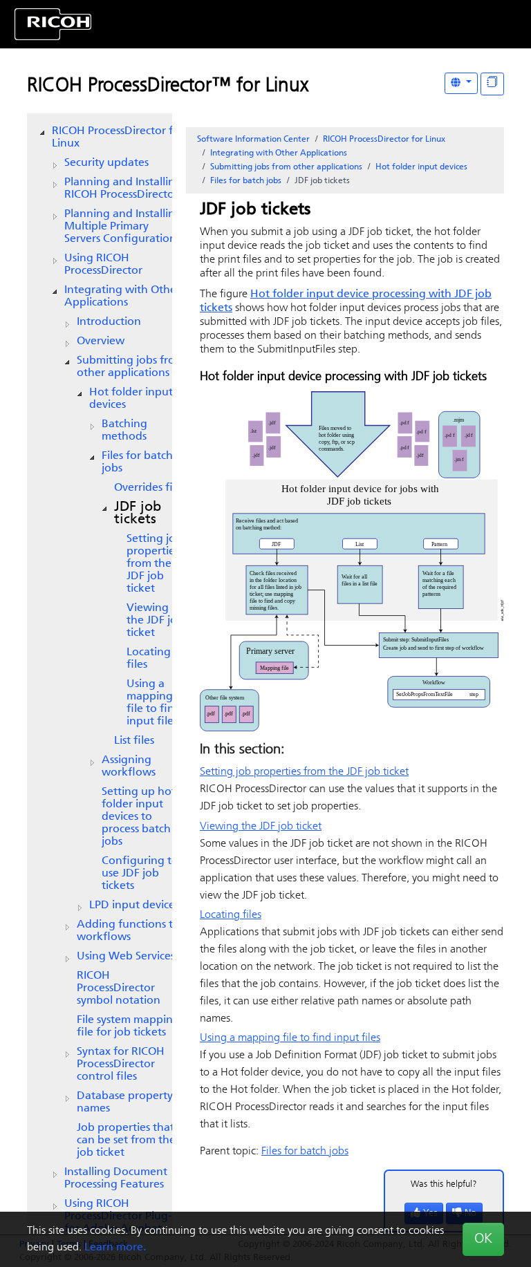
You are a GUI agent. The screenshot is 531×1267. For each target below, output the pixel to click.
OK (483, 1239)
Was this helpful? (444, 1184)
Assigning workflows (129, 766)
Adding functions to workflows (128, 931)
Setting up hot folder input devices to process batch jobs (139, 817)
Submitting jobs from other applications (131, 367)
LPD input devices (134, 905)
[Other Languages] (461, 83)
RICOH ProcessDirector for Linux (118, 137)
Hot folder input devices (131, 399)
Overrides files (150, 488)
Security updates (106, 163)
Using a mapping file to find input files (154, 703)
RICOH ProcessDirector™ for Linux (167, 86)
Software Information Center (253, 139)
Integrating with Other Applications (122, 296)
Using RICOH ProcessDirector (103, 264)
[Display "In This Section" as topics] (492, 84)
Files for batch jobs (137, 462)
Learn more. (115, 1247)
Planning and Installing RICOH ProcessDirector (123, 188)
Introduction (109, 322)
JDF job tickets (137, 513)
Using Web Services (126, 956)
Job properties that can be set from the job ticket (126, 1140)
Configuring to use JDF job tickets (140, 874)
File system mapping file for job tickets (128, 1026)
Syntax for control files (121, 1064)
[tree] (99, 680)
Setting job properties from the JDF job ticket (155, 564)
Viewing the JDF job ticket (155, 621)
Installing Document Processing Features (115, 1178)
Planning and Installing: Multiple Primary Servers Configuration (124, 227)
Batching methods (124, 430)
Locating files (149, 658)
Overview (100, 341)
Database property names (125, 1102)
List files (134, 741)
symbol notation (118, 988)
